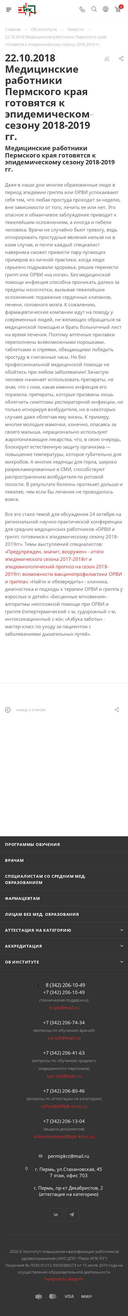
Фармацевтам (22, 898)
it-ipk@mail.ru (64, 1007)
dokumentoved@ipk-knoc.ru (64, 1136)
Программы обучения (32, 844)
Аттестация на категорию (38, 930)
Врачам (14, 860)
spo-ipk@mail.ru (64, 1076)
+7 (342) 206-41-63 (64, 1053)
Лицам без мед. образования (42, 914)
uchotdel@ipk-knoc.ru (64, 1106)
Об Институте (22, 962)
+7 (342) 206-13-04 (64, 1121)
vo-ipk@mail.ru (64, 1038)
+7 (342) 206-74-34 (64, 1022)
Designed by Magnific (64, 1279)
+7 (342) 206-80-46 (64, 1091)
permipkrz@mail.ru (68, 1156)
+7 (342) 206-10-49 (64, 992)
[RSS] (107, 59)
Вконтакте (56, 1214)
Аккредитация (23, 946)
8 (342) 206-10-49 (65, 985)
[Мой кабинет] (105, 10)
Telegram (72, 1214)
